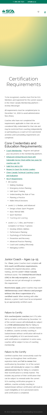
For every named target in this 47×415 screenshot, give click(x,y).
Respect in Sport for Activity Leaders (20, 169)
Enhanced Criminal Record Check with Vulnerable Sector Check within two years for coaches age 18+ (24, 160)
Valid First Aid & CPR (14, 166)
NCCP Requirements (14, 179)
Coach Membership (14, 150)
